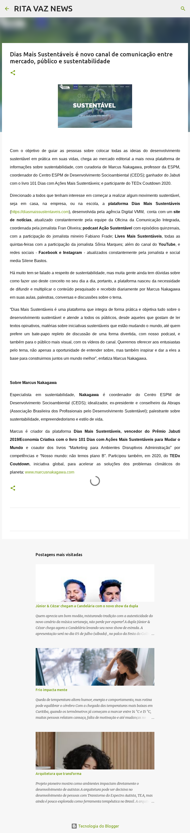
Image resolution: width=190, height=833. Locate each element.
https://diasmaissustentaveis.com (40, 212)
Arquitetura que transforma (58, 774)
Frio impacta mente (51, 690)
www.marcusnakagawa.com (49, 472)
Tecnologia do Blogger (98, 826)
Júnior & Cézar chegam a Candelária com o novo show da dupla (87, 606)
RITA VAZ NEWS (43, 8)
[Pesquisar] (79, 9)
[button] (13, 73)
